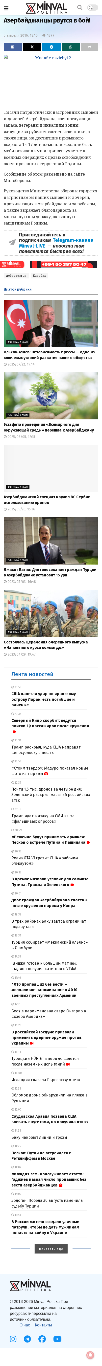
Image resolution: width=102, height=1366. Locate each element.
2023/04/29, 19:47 (21, 654)
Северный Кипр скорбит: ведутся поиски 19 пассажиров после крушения (50, 723)
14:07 (17, 1167)
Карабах (39, 275)
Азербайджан (18, 342)
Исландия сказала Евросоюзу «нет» (45, 1079)
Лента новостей (32, 674)
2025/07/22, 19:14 (21, 364)
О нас (25, 1325)
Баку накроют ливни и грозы (39, 1137)
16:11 (17, 1052)
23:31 (17, 740)
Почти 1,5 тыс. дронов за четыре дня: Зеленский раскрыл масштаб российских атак (50, 795)
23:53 (17, 687)
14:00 (18, 1194)
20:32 (18, 851)
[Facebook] (42, 1339)
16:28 (18, 1025)
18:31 (17, 935)
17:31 (17, 1004)
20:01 (18, 893)
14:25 (17, 1146)
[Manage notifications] (90, 1355)
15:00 (18, 1109)
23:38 (18, 714)
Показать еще (51, 1249)
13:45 (17, 1215)
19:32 (17, 914)
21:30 (17, 809)
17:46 (17, 977)
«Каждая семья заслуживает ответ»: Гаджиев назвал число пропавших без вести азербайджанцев (48, 1179)
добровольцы (16, 275)
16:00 (18, 1073)
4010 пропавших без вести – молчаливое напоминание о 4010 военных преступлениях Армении (44, 990)
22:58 (18, 761)
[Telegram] (27, 1339)
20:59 (18, 830)
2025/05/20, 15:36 (21, 509)
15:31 (17, 1088)
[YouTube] (57, 1339)
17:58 (17, 956)
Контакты (43, 1325)
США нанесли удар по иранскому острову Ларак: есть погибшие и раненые (43, 699)
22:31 (17, 782)
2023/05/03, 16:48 (21, 582)
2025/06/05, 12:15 (21, 437)
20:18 (18, 872)
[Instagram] (13, 1339)
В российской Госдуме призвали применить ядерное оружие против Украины (46, 1038)
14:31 (17, 1130)
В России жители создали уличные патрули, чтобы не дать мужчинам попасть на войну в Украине (45, 1227)
